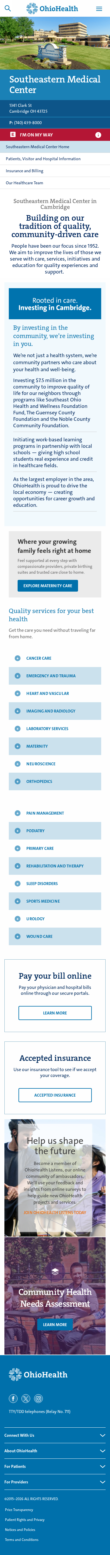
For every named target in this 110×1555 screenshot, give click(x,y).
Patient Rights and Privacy (25, 1519)
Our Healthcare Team (24, 182)
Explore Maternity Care (47, 585)
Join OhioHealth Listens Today (55, 1212)
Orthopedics (39, 781)
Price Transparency (19, 1509)
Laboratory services (47, 728)
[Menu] (99, 9)
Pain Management (45, 813)
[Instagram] (38, 1398)
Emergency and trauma (51, 675)
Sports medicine (43, 901)
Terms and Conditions (21, 1539)
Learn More (55, 1013)
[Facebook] (13, 1398)
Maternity (37, 746)
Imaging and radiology (50, 711)
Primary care (40, 848)
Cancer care (38, 658)
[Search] (7, 8)
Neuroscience (40, 763)
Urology (35, 918)
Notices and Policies (20, 1529)
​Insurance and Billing (24, 170)
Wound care (39, 936)
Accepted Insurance (55, 1095)
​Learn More (55, 1324)
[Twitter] (25, 1398)
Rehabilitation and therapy (55, 866)
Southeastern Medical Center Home (37, 146)
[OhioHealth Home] (55, 1374)
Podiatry (35, 830)
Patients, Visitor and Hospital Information (43, 158)
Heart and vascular (47, 693)
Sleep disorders (42, 883)
